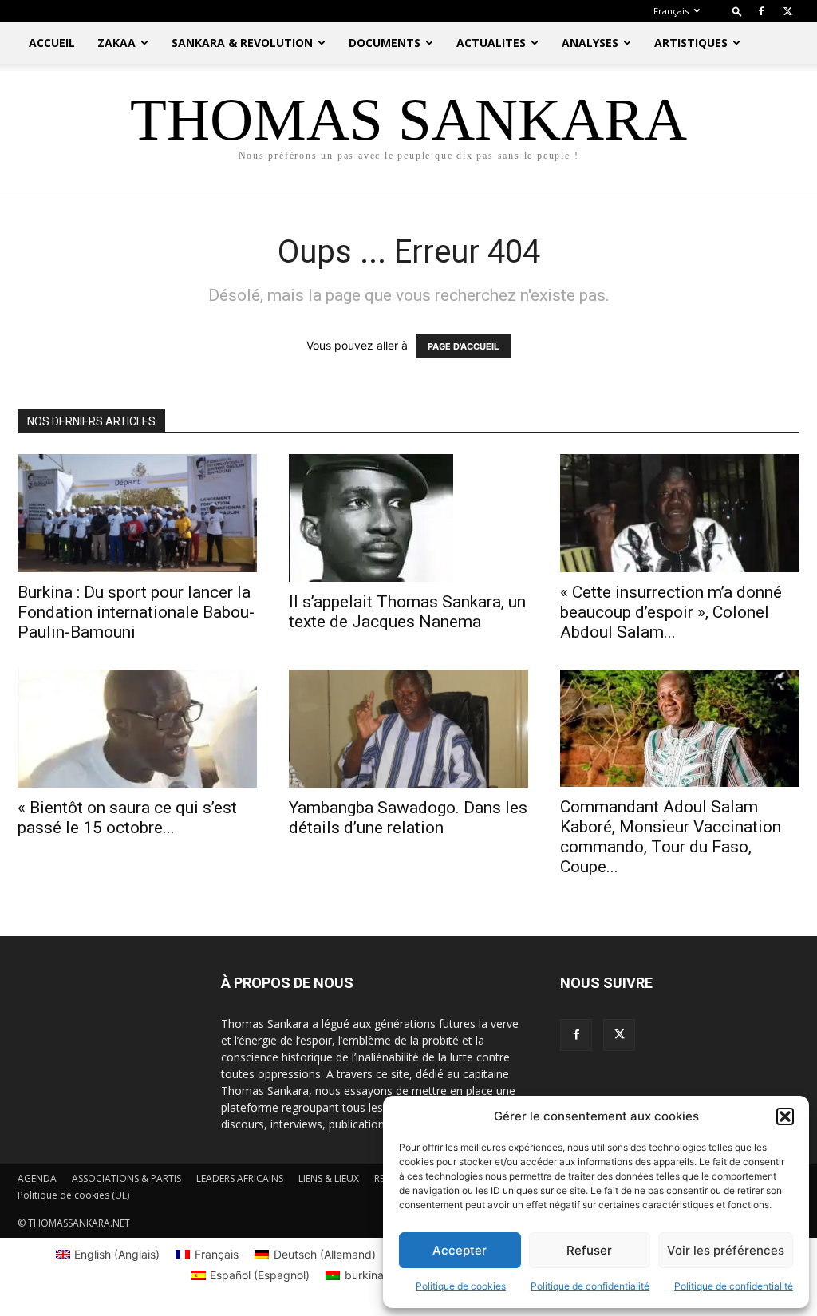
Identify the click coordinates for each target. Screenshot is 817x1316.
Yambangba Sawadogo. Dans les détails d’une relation (408, 817)
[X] (787, 11)
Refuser (589, 1250)
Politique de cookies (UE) (73, 1195)
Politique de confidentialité (590, 1286)
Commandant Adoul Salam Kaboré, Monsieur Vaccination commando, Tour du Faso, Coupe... (670, 836)
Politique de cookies (461, 1286)
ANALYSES (590, 42)
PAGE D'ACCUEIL (463, 346)
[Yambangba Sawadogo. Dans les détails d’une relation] (408, 729)
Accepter (459, 1250)
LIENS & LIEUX (328, 1178)
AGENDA (37, 1178)
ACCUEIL (52, 42)
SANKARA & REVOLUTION (242, 42)
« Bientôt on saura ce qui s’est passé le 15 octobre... (127, 817)
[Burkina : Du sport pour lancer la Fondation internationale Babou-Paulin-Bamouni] (137, 513)
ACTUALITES (491, 42)
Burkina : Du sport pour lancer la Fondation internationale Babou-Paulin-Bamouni (136, 612)
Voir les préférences (725, 1250)
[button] (785, 1116)
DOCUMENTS (384, 42)
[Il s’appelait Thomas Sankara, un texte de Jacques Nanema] (408, 518)
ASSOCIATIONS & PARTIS (126, 1178)
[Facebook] (761, 11)
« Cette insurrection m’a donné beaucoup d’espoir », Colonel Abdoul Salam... (671, 612)
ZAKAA (116, 42)
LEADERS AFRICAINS (239, 1178)
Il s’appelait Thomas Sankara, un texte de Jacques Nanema (407, 611)
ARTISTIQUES (691, 42)
